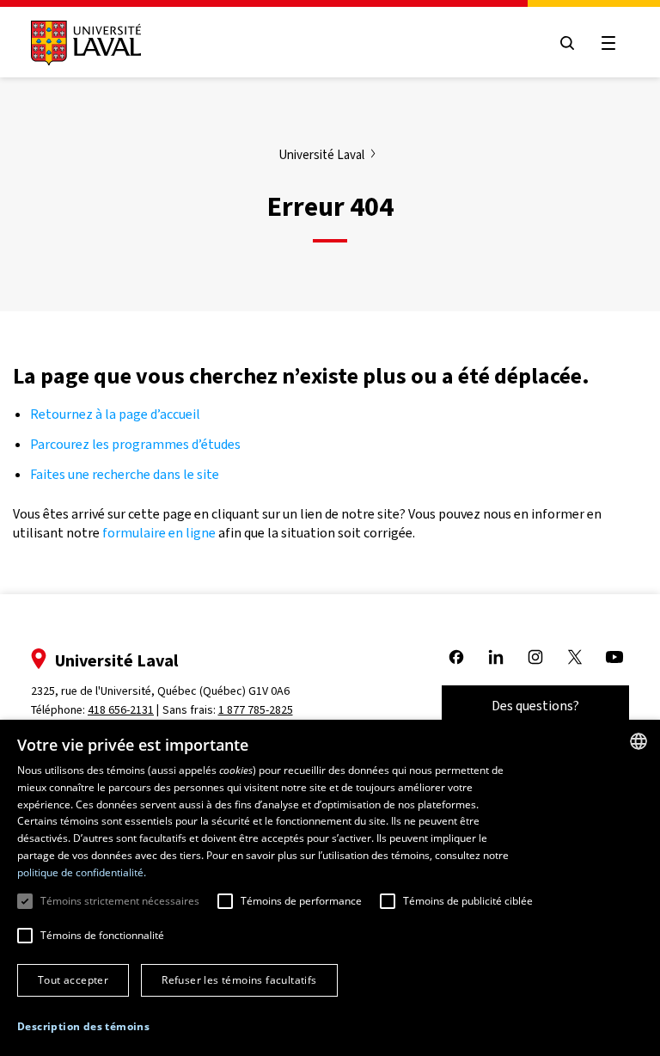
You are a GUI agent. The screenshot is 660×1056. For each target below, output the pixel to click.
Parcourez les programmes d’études (135, 444)
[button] (83, 1027)
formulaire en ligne (159, 533)
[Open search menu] (567, 43)
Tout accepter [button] (73, 980)
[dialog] (330, 888)
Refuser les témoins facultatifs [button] (239, 980)
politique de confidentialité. (81, 872)
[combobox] (638, 741)
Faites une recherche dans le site (124, 474)
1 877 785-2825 (255, 710)
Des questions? (535, 706)
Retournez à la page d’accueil (116, 414)
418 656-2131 (121, 710)
